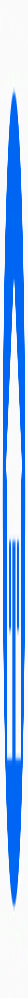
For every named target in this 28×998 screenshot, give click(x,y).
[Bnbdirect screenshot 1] (1, 204)
